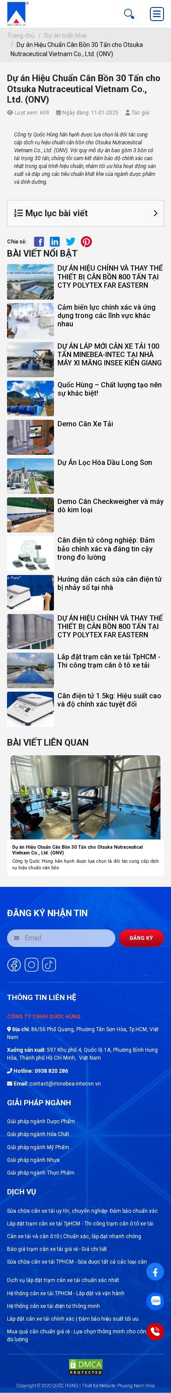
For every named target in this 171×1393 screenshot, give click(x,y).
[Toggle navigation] (157, 14)
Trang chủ (21, 35)
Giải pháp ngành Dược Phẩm (41, 1121)
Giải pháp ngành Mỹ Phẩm (38, 1147)
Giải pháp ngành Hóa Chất (38, 1134)
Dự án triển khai (65, 35)
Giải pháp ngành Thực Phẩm (41, 1173)
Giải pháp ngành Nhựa (33, 1160)
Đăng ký (141, 938)
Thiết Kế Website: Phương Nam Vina (118, 1385)
